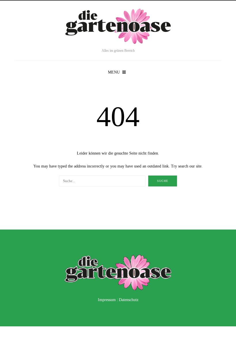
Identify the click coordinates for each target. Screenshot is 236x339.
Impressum (107, 300)
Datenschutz (128, 300)
